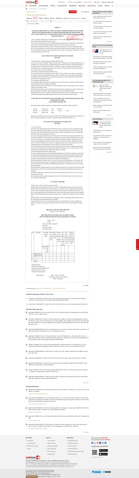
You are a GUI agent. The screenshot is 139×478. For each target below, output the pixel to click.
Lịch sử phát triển (31, 443)
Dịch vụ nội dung (51, 451)
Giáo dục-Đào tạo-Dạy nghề (34, 428)
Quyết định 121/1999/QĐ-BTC (44, 288)
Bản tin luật (82, 5)
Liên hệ (29, 448)
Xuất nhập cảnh (37, 412)
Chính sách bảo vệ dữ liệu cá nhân (76, 451)
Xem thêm (86, 382)
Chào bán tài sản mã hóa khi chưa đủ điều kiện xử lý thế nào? (105, 51)
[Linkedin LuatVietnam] (105, 443)
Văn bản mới (32, 5)
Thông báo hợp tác (72, 454)
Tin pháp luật (72, 5)
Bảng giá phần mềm (72, 440)
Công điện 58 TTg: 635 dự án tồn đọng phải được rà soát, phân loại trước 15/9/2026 (102, 137)
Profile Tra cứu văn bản (32, 446)
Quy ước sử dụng (72, 446)
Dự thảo (52, 5)
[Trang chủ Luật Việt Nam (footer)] (33, 459)
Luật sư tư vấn (91, 5)
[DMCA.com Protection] (106, 472)
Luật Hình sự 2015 (56, 476)
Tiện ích (107, 5)
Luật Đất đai (48, 476)
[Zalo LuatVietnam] (95, 443)
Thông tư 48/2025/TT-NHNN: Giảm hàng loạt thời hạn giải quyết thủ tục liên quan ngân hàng (102, 100)
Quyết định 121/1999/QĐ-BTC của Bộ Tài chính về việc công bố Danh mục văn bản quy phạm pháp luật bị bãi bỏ (58, 304)
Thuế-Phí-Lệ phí (42, 403)
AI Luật (100, 5)
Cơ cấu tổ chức (31, 393)
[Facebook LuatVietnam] (92, 443)
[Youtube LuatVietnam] (97, 443)
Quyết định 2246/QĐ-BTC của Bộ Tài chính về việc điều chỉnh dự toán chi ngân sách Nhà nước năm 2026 (57, 358)
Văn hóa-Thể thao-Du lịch (42, 393)
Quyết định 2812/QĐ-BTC (59, 288)
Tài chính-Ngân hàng (33, 403)
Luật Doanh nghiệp (40, 476)
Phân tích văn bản (52, 443)
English (98, 2)
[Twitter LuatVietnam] (103, 443)
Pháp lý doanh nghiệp (53, 446)
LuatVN (86, 285)
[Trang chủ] (26, 5)
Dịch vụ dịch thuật (52, 448)
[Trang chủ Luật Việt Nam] (32, 2)
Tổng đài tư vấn (51, 454)
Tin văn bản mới (62, 5)
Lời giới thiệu (30, 440)
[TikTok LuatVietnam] (100, 443)
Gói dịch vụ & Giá (88, 2)
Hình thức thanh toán (73, 443)
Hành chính (44, 428)
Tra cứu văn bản (43, 5)
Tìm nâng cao (85, 11)
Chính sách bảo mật (72, 448)
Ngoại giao (30, 412)
